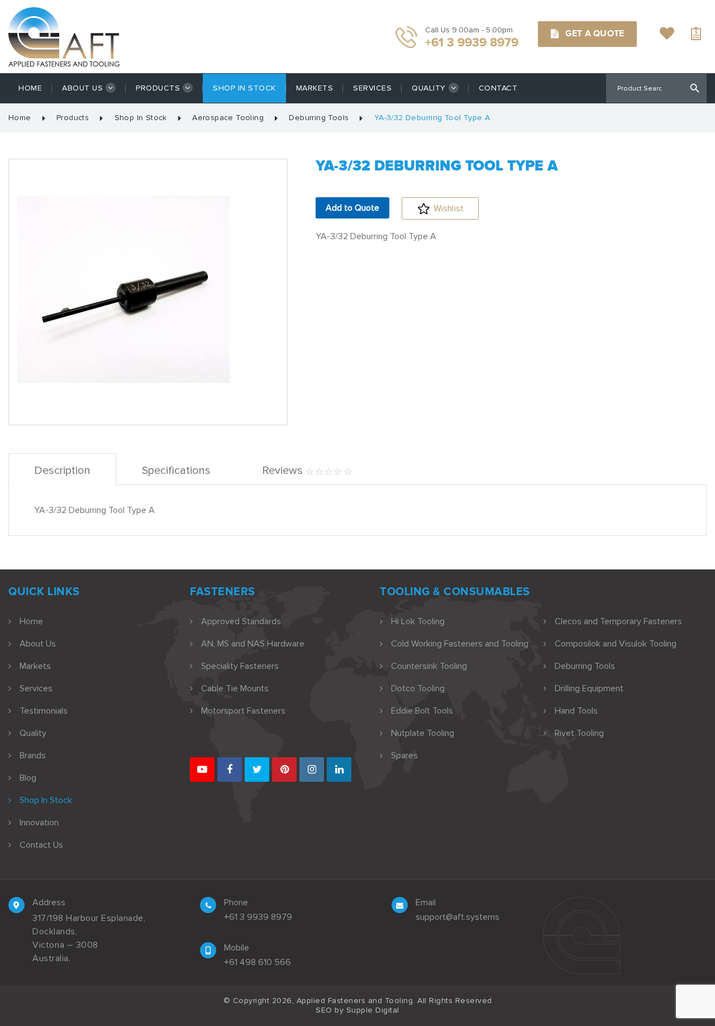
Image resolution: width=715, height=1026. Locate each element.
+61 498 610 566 (257, 962)
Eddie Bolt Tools (422, 710)
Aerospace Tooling (228, 118)
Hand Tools (576, 710)
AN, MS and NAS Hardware (252, 643)
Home (30, 88)
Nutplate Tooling (422, 733)
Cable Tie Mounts (235, 688)
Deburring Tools (319, 118)
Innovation (39, 822)
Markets (314, 88)
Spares (404, 755)
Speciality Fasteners (240, 666)
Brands (33, 755)
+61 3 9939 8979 (258, 917)
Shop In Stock (244, 88)
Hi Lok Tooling (418, 621)
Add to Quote (352, 207)
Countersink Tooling (429, 666)
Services (372, 88)
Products (158, 88)
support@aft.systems (457, 917)
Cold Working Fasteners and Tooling (459, 643)
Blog (28, 777)
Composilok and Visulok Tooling (615, 643)
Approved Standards (241, 621)
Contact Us (41, 844)
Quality (429, 88)
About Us (82, 88)
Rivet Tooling (579, 733)
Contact (498, 88)
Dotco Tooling (418, 688)
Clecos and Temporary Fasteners (618, 621)
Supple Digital (372, 1010)
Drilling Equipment (589, 688)
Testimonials (44, 710)
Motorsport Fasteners (243, 710)
